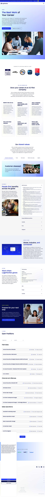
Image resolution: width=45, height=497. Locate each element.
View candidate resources (8, 319)
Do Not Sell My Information (22, 491)
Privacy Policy (22, 487)
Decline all (8, 481)
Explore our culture (16, 28)
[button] (43, 3)
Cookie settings (8, 483)
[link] (22, 1)
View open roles (6, 28)
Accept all (8, 479)
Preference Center (22, 490)
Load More (22, 436)
